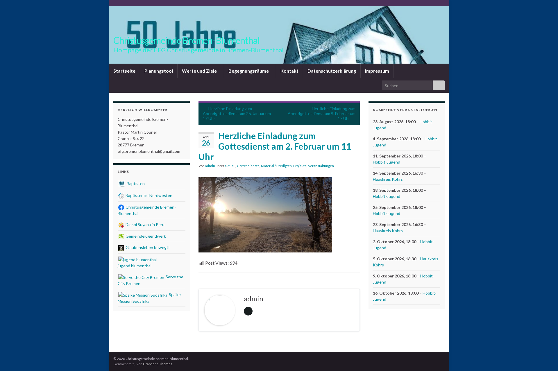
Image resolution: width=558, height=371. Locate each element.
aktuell (230, 166)
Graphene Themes (157, 364)
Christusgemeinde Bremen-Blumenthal (186, 40)
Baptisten (135, 183)
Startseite (124, 71)
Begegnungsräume (249, 71)
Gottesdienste (248, 166)
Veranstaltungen (321, 166)
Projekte (300, 166)
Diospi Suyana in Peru (144, 224)
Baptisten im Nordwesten (148, 195)
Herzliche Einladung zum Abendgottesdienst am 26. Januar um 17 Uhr (237, 113)
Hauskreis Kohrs (388, 179)
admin (210, 166)
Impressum (377, 71)
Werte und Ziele (200, 71)
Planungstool (158, 71)
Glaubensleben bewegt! (147, 247)
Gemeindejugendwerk (145, 236)
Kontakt (289, 71)
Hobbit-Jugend (386, 161)
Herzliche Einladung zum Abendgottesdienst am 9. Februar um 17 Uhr (321, 113)
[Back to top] (545, 358)
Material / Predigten (276, 166)
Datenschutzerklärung (331, 71)
